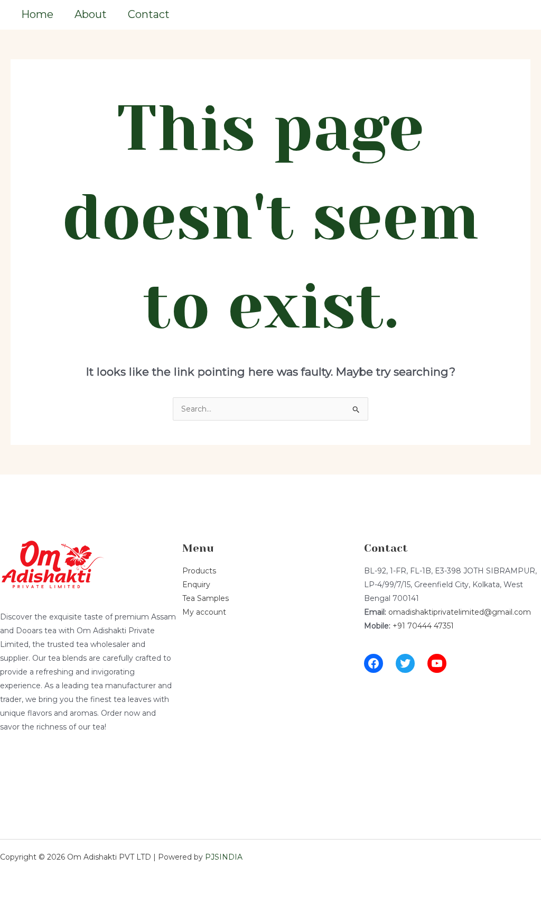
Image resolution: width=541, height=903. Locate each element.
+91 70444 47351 (423, 626)
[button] (500, 15)
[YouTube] (436, 663)
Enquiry (196, 584)
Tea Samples (205, 598)
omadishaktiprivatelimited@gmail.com (459, 612)
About (90, 14)
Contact (149, 14)
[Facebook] (373, 663)
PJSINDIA (223, 857)
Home (37, 14)
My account (204, 612)
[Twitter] (405, 663)
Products (199, 571)
